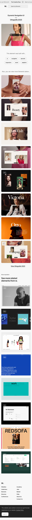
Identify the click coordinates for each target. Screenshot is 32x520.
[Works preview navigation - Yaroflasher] (16, 319)
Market (18, 491)
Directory (3, 494)
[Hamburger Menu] (16, 389)
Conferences (4, 496)
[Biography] (16, 228)
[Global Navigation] (16, 413)
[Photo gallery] (16, 157)
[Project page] (16, 134)
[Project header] (16, 205)
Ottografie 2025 (16, 20)
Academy (19, 487)
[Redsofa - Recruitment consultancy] (16, 438)
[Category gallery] (16, 252)
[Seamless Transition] (16, 342)
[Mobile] (16, 86)
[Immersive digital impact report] (16, 364)
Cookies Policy (20, 510)
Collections (4, 489)
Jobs (18, 489)
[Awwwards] (5, 6)
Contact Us (20, 499)
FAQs (18, 494)
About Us (19, 496)
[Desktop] (16, 110)
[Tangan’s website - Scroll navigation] (16, 295)
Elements (3, 491)
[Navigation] (16, 462)
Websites (3, 487)
